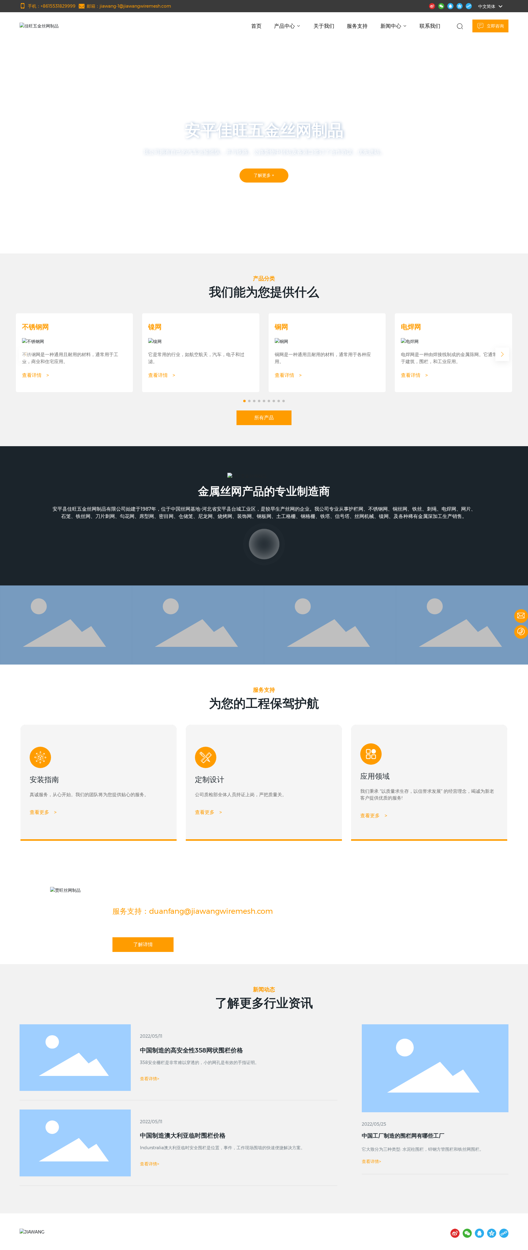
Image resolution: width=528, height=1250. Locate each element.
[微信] (441, 5)
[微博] (432, 5)
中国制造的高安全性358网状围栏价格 (191, 1050)
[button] (49, 236)
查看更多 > (43, 812)
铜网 (281, 327)
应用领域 (375, 776)
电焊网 (411, 327)
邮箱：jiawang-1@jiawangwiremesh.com (129, 6)
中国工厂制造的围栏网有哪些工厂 (403, 1135)
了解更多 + (287, 187)
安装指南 (44, 779)
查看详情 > (35, 375)
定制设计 (209, 779)
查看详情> (371, 1161)
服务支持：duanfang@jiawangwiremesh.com (192, 911)
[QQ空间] (460, 5)
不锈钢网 (35, 327)
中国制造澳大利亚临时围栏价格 (183, 1135)
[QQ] (450, 5)
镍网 (155, 327)
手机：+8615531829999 (51, 6)
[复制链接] (469, 5)
